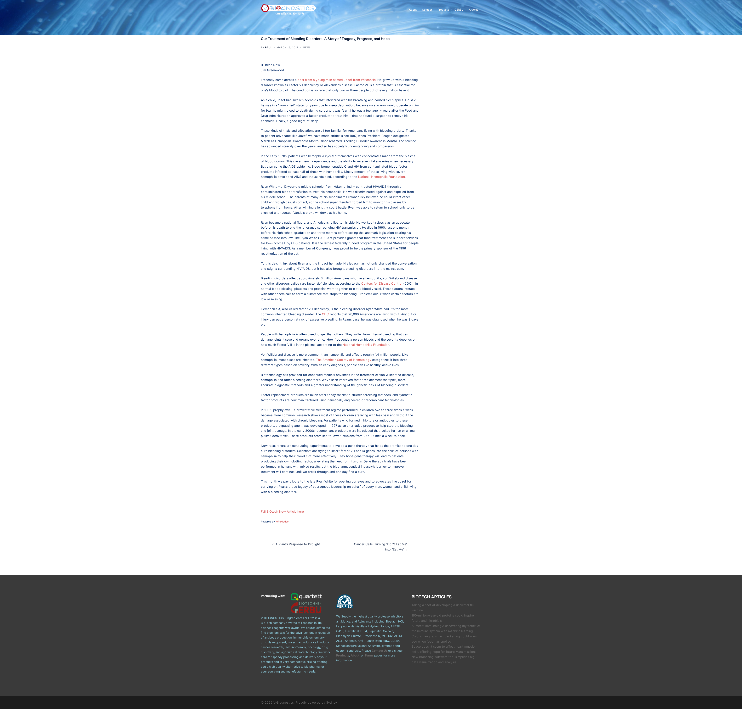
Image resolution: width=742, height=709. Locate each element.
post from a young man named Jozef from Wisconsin (337, 80)
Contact (427, 9)
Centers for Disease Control (381, 283)
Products (443, 9)
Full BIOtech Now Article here (282, 511)
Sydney (331, 702)
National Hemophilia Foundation (381, 177)
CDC (325, 314)
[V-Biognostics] (289, 9)
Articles (473, 9)
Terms (369, 655)
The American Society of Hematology (343, 360)
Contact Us (379, 650)
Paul (268, 47)
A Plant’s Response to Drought (298, 544)
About (413, 9)
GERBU (458, 9)
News (307, 47)
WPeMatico (282, 521)
